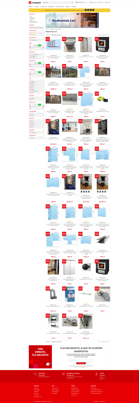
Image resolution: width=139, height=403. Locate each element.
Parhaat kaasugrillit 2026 (96, 393)
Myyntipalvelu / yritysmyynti (73, 373)
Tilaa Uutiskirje (81, 363)
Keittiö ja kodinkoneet (34, 22)
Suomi (32, 138)
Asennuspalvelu (74, 388)
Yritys (53, 386)
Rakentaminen (32, 21)
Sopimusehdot (54, 393)
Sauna (31, 19)
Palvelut (73, 386)
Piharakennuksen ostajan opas (97, 391)
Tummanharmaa (34, 90)
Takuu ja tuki (36, 393)
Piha (31, 16)
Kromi (32, 92)
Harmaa (33, 84)
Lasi (32, 99)
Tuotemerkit (73, 6)
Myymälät (68, 6)
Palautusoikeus (37, 389)
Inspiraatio (93, 386)
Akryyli (33, 124)
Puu (32, 127)
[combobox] (58, 2)
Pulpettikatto (34, 132)
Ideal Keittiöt (74, 394)
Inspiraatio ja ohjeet (60, 6)
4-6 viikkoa (33, 57)
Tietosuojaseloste (55, 391)
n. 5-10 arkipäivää (35, 54)
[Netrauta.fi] (35, 2)
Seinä (32, 113)
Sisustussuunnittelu (75, 391)
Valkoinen (33, 81)
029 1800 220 (70, 375)
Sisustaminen (32, 18)
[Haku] (72, 2)
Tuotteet (30, 6)
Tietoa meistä (54, 388)
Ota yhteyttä (41, 375)
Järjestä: (48, 34)
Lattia (32, 115)
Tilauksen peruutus (37, 396)
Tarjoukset (37, 6)
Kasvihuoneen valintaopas (96, 389)
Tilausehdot (36, 391)
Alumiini (33, 97)
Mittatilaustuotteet (75, 393)
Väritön (33, 83)
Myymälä (102, 373)
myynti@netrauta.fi (70, 378)
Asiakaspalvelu (44, 6)
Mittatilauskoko (34, 40)
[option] (81, 191)
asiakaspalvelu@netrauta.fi (43, 376)
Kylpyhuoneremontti (75, 389)
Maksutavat (36, 388)
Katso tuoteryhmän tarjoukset (37, 27)
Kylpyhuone (32, 17)
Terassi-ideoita (94, 388)
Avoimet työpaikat (55, 389)
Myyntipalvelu (51, 6)
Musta (32, 87)
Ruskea (33, 89)
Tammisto (102, 375)
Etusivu (47, 29)
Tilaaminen (36, 386)
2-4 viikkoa (34, 56)
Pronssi (33, 86)
